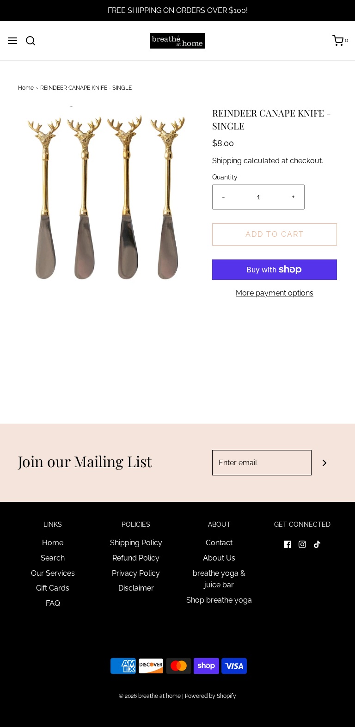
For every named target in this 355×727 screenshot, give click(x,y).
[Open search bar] (34, 40)
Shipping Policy (136, 542)
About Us (219, 558)
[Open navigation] (12, 40)
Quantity (225, 177)
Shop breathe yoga (219, 600)
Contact (219, 542)
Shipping (227, 160)
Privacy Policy (136, 573)
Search (53, 558)
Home (26, 88)
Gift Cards (52, 588)
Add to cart (274, 234)
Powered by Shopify (210, 696)
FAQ (53, 603)
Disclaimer (136, 588)
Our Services (53, 573)
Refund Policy (135, 558)
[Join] (324, 462)
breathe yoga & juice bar (219, 579)
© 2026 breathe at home (150, 696)
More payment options (274, 293)
